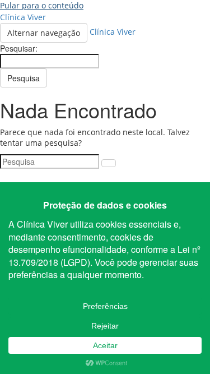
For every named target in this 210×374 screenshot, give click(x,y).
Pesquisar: (19, 48)
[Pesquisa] (108, 163)
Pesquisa (23, 78)
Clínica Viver (23, 17)
